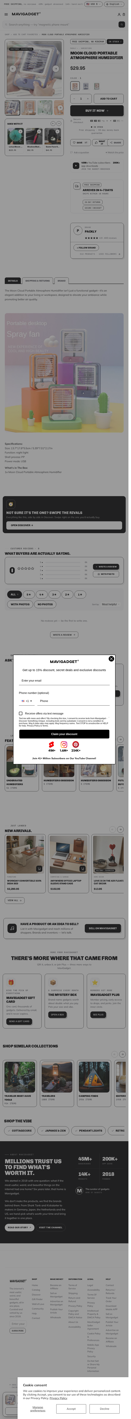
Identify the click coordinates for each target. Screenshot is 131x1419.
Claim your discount (64, 734)
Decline (104, 1408)
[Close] (111, 659)
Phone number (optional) (34, 693)
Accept (71, 1408)
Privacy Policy (58, 1398)
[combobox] (27, 701)
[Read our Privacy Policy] (109, 719)
